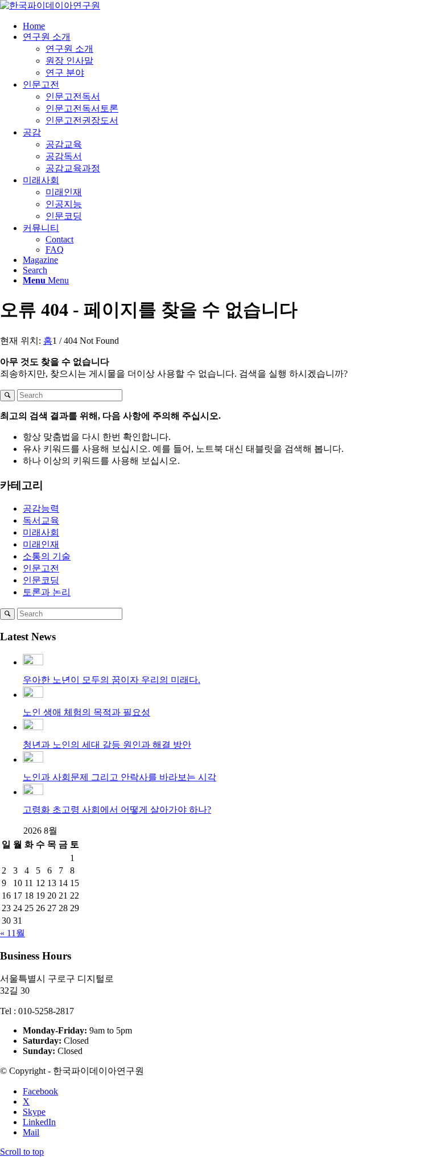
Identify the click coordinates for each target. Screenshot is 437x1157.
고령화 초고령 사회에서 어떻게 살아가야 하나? (117, 809)
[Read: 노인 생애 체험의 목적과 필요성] (33, 694)
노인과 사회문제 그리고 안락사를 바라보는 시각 (119, 777)
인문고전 (41, 568)
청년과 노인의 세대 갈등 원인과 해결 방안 (107, 745)
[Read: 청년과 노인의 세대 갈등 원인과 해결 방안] (33, 727)
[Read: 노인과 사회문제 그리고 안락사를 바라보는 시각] (33, 759)
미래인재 (41, 544)
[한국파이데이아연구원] (50, 5)
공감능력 (41, 508)
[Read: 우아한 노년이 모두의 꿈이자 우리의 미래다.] (33, 662)
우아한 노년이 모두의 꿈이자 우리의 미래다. (111, 680)
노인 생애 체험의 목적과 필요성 (86, 712)
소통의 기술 (47, 556)
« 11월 (12, 933)
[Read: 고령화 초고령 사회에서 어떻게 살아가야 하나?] (33, 792)
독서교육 (41, 520)
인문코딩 (41, 580)
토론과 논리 (47, 592)
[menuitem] (230, 26)
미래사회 (41, 532)
